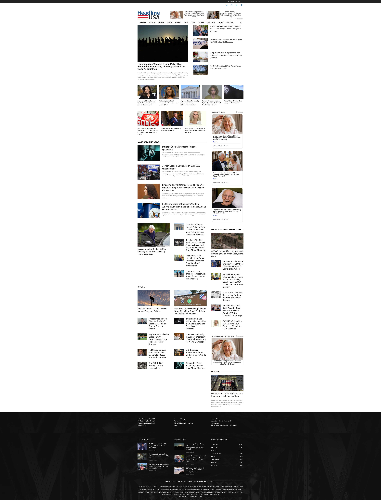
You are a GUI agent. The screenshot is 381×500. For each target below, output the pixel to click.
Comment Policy (179, 419)
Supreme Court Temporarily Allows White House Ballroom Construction (190, 103)
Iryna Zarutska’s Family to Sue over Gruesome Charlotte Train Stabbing (195, 130)
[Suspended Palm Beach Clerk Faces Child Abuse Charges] (179, 365)
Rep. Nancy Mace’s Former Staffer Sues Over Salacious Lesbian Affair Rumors (147, 103)
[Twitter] (237, 5)
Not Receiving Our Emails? (146, 421)
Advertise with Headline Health (221, 421)
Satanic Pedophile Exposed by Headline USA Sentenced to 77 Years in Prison (211, 103)
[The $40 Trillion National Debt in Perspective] (142, 365)
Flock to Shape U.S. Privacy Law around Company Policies (152, 309)
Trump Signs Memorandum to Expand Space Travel (233, 102)
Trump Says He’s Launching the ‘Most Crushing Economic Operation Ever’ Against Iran (195, 261)
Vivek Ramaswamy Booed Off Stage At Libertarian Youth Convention (158, 446)
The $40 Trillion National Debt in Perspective (156, 365)
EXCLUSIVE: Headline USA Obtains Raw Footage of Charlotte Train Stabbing (232, 325)
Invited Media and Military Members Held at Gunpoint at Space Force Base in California (196, 324)
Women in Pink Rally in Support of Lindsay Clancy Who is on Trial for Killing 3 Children (196, 338)
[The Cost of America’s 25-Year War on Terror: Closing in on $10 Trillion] (200, 70)
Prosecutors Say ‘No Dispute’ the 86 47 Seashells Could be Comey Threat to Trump (158, 324)
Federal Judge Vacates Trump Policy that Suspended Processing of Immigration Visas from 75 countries (161, 66)
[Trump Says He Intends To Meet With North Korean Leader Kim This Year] (179, 273)
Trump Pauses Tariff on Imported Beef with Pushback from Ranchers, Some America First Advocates (226, 55)
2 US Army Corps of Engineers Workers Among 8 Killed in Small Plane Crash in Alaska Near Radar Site (184, 207)
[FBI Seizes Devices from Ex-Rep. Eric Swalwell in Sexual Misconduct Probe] (142, 352)
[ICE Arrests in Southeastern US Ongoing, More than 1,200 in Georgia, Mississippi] (200, 43)
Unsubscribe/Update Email (146, 423)
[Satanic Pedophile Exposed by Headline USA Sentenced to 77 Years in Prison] (212, 92)
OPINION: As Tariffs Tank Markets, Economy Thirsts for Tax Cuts (227, 394)
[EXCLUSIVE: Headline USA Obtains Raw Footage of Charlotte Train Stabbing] (216, 323)
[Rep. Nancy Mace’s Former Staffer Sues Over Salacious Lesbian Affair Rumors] (147, 92)
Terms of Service (179, 421)
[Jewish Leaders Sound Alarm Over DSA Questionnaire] (149, 172)
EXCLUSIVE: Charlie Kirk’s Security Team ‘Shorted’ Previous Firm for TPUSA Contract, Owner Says (232, 311)
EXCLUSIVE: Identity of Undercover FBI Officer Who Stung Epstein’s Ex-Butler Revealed (233, 265)
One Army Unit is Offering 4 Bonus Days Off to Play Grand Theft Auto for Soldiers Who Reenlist (190, 311)
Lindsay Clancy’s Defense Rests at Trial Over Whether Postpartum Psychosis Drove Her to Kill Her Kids (183, 188)
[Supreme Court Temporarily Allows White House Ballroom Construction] (190, 92)
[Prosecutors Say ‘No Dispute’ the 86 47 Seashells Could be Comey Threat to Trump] (142, 321)
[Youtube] (227, 5)
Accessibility (215, 419)
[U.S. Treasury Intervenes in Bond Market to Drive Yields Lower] (179, 352)
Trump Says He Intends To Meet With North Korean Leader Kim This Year (195, 275)
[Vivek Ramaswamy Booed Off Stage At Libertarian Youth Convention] (142, 446)
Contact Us (215, 423)
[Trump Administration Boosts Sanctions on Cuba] (172, 118)
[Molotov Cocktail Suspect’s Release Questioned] (149, 153)
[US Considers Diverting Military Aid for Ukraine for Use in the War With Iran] (142, 456)
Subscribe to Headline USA (146, 419)
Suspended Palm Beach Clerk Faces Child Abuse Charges (195, 365)
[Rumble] (232, 5)
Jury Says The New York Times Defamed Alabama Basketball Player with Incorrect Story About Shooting (195, 245)
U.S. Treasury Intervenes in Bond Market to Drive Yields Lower (196, 354)
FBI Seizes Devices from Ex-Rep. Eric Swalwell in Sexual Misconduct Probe (157, 354)
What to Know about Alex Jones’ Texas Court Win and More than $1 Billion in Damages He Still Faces (225, 28)
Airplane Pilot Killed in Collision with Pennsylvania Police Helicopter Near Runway (159, 339)
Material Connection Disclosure (184, 423)
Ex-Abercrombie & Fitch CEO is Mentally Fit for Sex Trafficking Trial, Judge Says (152, 251)
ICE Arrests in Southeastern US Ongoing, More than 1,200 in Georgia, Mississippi (195, 470)
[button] (241, 22)
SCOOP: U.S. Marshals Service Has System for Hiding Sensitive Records (233, 296)
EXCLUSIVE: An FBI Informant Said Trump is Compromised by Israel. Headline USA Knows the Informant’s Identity (233, 280)
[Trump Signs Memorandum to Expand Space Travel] (233, 92)
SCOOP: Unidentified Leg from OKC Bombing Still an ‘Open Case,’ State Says (227, 253)
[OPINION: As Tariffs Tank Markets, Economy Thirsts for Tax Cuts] (227, 383)
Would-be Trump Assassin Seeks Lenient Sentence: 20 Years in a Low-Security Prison (158, 466)
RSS (175, 425)
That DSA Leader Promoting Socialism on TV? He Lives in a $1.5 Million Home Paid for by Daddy (148, 131)
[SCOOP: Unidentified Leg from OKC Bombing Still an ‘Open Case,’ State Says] (227, 241)
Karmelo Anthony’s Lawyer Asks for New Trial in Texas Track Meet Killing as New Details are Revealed (195, 229)
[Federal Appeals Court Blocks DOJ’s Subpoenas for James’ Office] (169, 92)
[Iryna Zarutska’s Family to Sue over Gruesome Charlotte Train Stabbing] (196, 118)
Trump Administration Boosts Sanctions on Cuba (171, 129)
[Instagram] (241, 5)
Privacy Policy (142, 425)
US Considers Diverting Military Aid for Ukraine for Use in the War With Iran (159, 456)
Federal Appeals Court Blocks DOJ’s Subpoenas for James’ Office (168, 103)
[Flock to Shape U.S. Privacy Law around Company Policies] (154, 298)
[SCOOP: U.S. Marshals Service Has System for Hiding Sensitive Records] (216, 294)
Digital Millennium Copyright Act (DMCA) (224, 425)
